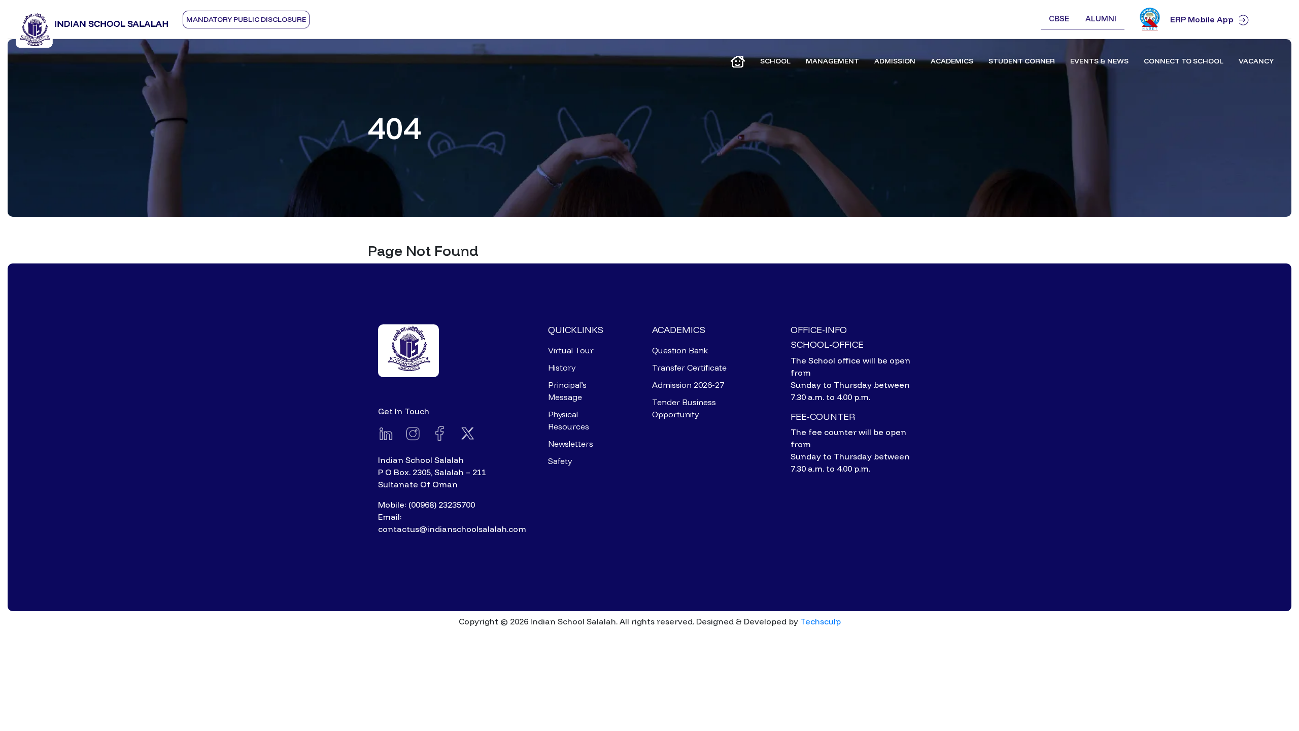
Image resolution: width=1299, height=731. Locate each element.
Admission (894, 60)
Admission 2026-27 (688, 385)
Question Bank (680, 350)
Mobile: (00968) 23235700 (426, 505)
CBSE (1059, 18)
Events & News (1099, 60)
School (775, 60)
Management (832, 60)
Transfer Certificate (689, 367)
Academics (952, 60)
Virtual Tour (571, 350)
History (561, 367)
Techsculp (820, 621)
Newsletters (570, 444)
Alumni (1100, 18)
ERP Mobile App (1202, 19)
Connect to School (1183, 60)
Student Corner (1021, 60)
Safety (560, 461)
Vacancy (1256, 60)
